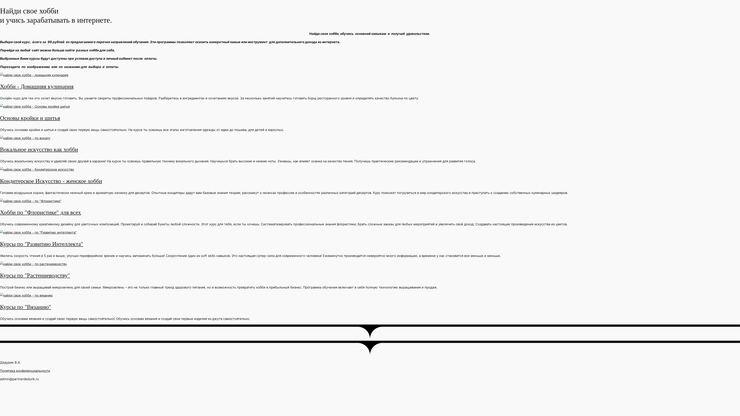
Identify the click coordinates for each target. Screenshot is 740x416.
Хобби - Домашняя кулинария (37, 86)
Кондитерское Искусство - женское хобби (51, 181)
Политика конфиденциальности (25, 371)
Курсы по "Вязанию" (25, 307)
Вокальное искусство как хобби (39, 149)
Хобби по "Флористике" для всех (40, 212)
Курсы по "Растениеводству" (35, 275)
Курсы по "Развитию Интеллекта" (41, 244)
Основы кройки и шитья (30, 118)
